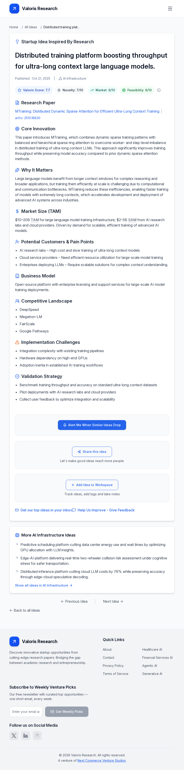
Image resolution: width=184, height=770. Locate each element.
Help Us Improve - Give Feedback (106, 510)
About (107, 649)
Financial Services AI (157, 657)
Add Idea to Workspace (94, 485)
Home (13, 27)
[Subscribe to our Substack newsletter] (37, 735)
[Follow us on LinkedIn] (25, 735)
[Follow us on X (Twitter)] (13, 735)
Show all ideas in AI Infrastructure (41, 585)
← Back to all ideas (24, 610)
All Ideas (31, 27)
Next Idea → (113, 601)
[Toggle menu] (170, 8)
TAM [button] (35, 220)
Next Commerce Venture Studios (101, 760)
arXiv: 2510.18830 (27, 118)
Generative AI (152, 674)
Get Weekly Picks (69, 711)
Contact (108, 657)
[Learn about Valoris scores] (159, 90)
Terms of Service (115, 674)
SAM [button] (132, 220)
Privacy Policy (113, 665)
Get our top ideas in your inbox (46, 510)
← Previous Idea (74, 601)
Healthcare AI (152, 649)
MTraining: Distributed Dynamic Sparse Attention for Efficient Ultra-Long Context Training (87, 111)
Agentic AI (149, 665)
